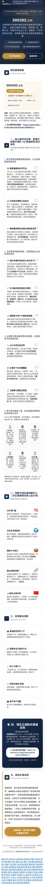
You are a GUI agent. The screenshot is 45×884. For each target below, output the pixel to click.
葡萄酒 (26, 882)
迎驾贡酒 (38, 877)
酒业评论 (12, 859)
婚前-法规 (17, 864)
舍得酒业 (25, 877)
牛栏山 (13, 877)
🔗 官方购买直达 (14, 56)
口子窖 (32, 877)
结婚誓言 (19, 869)
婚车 (7, 867)
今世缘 (19, 877)
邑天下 (7, 877)
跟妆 (5, 872)
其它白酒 (16, 882)
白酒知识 (29, 872)
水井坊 (4, 880)
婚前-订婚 (27, 862)
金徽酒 (28, 880)
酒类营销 (39, 864)
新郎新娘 (38, 867)
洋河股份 (20, 875)
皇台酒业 (8, 882)
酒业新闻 (19, 859)
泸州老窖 (34, 875)
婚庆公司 (4, 859)
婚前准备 (34, 862)
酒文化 (10, 872)
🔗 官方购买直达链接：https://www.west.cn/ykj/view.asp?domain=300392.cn (22, 752)
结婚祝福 (34, 869)
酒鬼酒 (9, 880)
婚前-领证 (11, 862)
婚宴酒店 (32, 864)
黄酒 (22, 882)
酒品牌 (15, 872)
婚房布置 (24, 867)
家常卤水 (27, 859)
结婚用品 (12, 867)
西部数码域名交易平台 (22, 851)
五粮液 (13, 875)
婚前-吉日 (19, 862)
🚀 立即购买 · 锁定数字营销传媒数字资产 (22, 831)
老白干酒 (16, 880)
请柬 (18, 867)
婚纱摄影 (24, 864)
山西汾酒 (27, 875)
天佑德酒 (34, 880)
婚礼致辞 (12, 869)
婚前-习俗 (9, 864)
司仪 (3, 867)
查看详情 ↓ (34, 56)
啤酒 (35, 872)
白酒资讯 (22, 872)
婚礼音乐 (4, 869)
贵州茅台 (6, 875)
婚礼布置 (31, 867)
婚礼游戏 (27, 869)
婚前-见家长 (35, 859)
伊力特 (22, 880)
